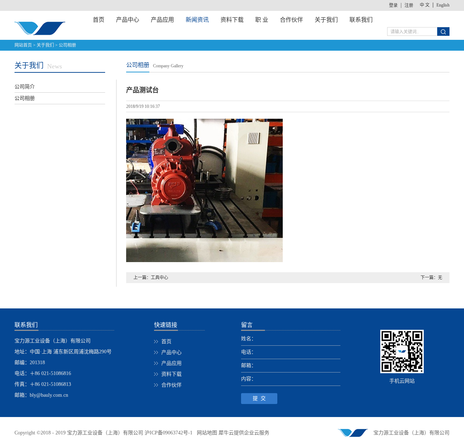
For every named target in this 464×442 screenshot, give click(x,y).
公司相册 (67, 45)
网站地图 (205, 432)
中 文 (425, 5)
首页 (98, 20)
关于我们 (45, 45)
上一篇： (150, 277)
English (443, 5)
